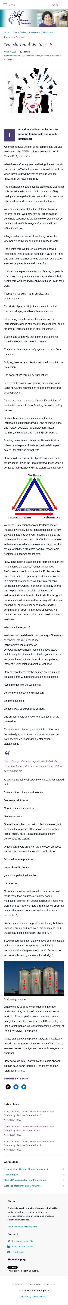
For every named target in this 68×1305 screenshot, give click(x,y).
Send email (18, 1252)
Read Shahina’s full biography (22, 1226)
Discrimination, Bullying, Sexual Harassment (26, 1169)
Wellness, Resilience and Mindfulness (36, 32)
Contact (17, 1285)
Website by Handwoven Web (34, 1296)
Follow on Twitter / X (22, 1241)
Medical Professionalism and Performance (22, 56)
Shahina (26, 52)
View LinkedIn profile (22, 1246)
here (21, 1070)
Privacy (51, 1285)
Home (6, 32)
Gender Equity (11, 1174)
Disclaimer (34, 1285)
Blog (15, 32)
